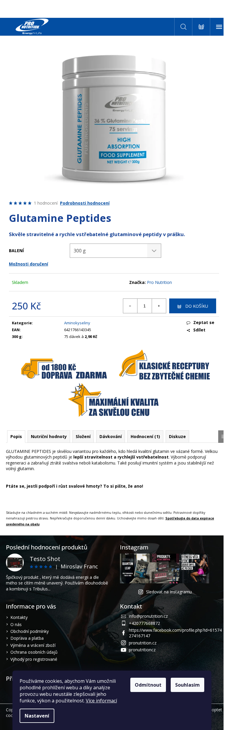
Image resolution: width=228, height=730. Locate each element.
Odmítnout (148, 685)
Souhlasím (187, 685)
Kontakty (19, 617)
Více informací (101, 700)
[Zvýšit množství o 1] (159, 306)
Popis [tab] (16, 436)
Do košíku (196, 306)
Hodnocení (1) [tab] (145, 436)
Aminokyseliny (77, 323)
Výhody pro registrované (33, 659)
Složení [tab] (83, 436)
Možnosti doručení (28, 264)
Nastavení (37, 715)
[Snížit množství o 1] (130, 306)
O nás (16, 624)
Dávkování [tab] (110, 436)
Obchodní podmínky (29, 631)
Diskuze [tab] (177, 436)
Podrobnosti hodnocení (85, 203)
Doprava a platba (27, 638)
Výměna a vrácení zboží (33, 645)
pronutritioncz (142, 649)
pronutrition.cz (142, 643)
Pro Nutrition (159, 282)
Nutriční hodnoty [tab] (49, 436)
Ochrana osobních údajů (34, 652)
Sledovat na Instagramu (169, 592)
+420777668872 (144, 623)
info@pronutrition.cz (148, 616)
